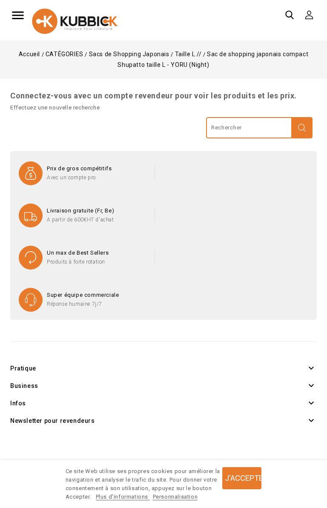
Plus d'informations (123, 497)
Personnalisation (175, 497)
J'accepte (243, 478)
